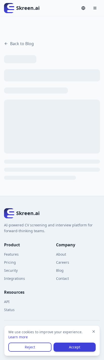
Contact (62, 278)
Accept (74, 347)
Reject (30, 347)
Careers (62, 262)
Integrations (14, 278)
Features (11, 254)
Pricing (10, 262)
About (61, 254)
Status (9, 309)
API (7, 301)
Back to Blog (22, 43)
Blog (60, 270)
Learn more (18, 337)
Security (11, 270)
